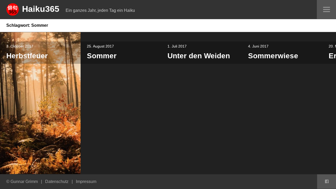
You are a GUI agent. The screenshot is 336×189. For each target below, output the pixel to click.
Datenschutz (57, 181)
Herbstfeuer (27, 56)
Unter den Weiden (198, 56)
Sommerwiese (273, 56)
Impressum (86, 181)
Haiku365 (40, 9)
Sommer (102, 56)
